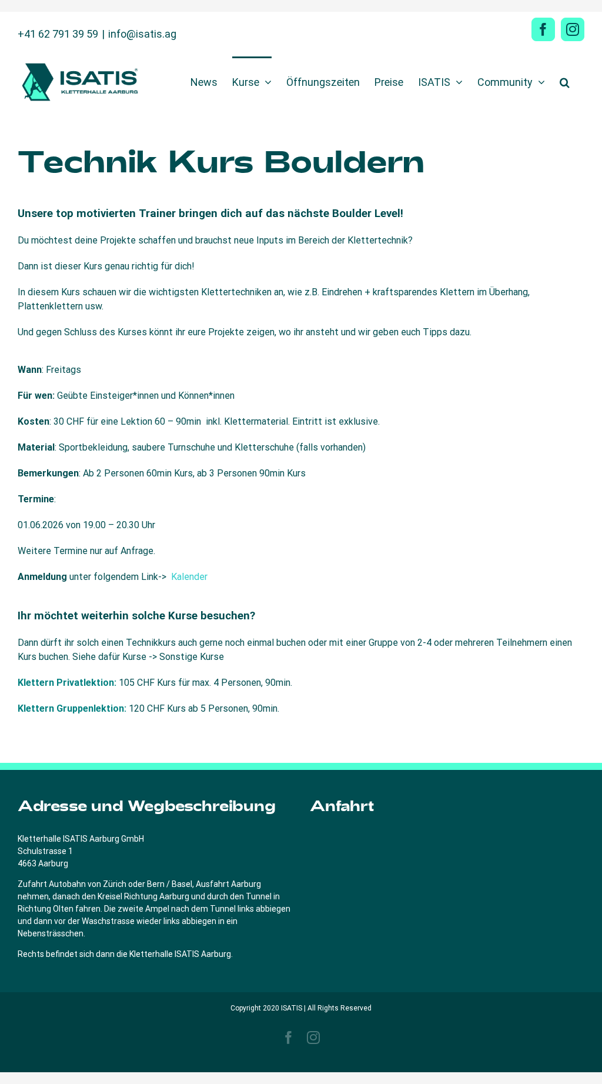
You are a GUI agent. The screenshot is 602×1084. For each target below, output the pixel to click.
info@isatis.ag (142, 34)
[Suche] (565, 81)
